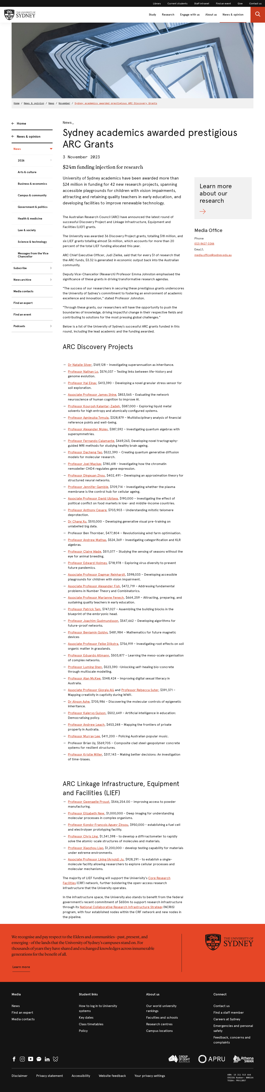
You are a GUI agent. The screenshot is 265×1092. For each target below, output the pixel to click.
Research (168, 14)
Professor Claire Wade (84, 551)
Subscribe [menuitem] (20, 268)
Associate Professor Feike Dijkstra (93, 644)
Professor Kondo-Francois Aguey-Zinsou (98, 825)
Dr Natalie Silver (80, 365)
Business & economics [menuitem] (32, 184)
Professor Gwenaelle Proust (88, 802)
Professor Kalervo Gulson (87, 713)
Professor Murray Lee (84, 736)
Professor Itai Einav (82, 383)
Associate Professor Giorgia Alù (91, 690)
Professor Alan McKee (84, 678)
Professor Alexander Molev (88, 429)
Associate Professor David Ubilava (93, 498)
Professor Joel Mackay (84, 464)
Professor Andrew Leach (86, 725)
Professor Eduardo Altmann (88, 655)
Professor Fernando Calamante (91, 441)
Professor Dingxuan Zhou (86, 475)
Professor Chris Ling (83, 836)
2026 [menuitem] (21, 160)
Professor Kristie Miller (85, 754)
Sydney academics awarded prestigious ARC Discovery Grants (116, 103)
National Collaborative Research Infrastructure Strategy (121, 907)
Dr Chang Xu (77, 521)
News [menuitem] (17, 149)
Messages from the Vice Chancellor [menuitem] (33, 255)
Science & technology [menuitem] (32, 242)
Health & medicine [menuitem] (30, 218)
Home (16, 103)
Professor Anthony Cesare (87, 510)
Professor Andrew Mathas (87, 540)
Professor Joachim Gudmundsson (93, 621)
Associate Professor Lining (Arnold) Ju (96, 859)
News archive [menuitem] (22, 279)
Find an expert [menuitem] (23, 303)
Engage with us (190, 14)
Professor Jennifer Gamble (88, 487)
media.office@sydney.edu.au (213, 255)
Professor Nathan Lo (83, 372)
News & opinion (233, 14)
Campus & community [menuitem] (32, 195)
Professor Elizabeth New (86, 813)
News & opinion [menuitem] (28, 136)
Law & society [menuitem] (27, 230)
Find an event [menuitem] (22, 314)
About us (211, 14)
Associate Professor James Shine (92, 395)
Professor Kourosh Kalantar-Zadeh (94, 406)
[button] (258, 15)
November (64, 103)
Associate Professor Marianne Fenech (96, 597)
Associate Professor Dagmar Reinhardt (96, 574)
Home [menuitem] (21, 123)
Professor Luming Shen (85, 667)
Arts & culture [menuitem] (27, 172)
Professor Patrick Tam (84, 609)
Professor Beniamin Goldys (87, 632)
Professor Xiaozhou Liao (85, 848)
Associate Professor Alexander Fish (94, 586)
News (51, 103)
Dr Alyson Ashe (78, 702)
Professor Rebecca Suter (139, 690)
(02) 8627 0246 (204, 243)
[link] (157, 3)
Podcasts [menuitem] (19, 326)
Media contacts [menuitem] (23, 291)
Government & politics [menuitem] (32, 207)
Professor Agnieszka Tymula (88, 418)
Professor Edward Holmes (87, 563)
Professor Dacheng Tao (85, 452)
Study (152, 14)
